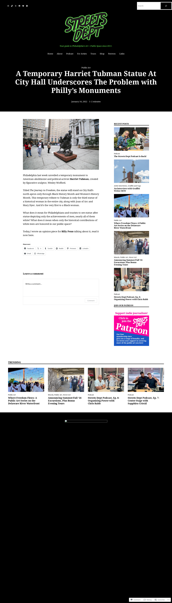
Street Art (133, 257)
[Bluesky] (23, 6)
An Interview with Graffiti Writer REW (127, 189)
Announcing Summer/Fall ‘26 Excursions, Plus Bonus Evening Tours (128, 262)
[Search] (166, 5)
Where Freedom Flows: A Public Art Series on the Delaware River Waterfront (130, 225)
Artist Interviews (120, 186)
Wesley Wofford (56, 182)
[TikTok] (12, 6)
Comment (91, 301)
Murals (116, 257)
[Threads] (16, 6)
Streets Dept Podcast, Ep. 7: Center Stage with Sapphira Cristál (143, 400)
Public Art (86, 68)
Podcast (117, 154)
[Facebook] (19, 6)
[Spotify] (27, 6)
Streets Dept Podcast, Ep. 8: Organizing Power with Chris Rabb (131, 298)
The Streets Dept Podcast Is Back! (130, 156)
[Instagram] (8, 6)
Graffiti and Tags (134, 186)
